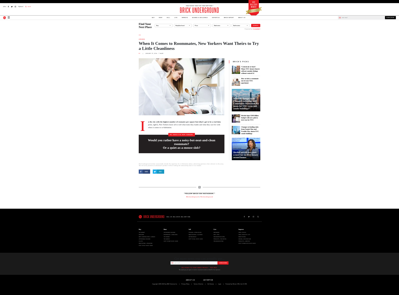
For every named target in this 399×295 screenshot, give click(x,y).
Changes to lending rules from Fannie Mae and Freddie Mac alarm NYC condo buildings (250, 130)
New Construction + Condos (147, 236)
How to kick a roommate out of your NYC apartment (250, 81)
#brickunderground (206, 197)
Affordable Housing (144, 239)
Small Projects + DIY (244, 234)
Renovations (242, 236)
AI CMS (245, 284)
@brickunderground (192, 197)
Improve (185, 17)
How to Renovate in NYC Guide (247, 243)
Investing (141, 234)
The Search (167, 239)
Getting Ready (192, 236)
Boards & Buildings (200, 17)
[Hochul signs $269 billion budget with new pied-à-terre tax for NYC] (236, 118)
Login (219, 284)
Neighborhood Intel (219, 236)
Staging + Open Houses (195, 232)
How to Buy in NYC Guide (146, 245)
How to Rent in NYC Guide (171, 241)
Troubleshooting (218, 241)
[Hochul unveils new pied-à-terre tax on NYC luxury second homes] (246, 149)
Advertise (216, 17)
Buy (153, 17)
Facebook (8, 6)
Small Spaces (242, 232)
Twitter (12, 6)
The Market (142, 232)
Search (255, 25)
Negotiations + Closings (196, 234)
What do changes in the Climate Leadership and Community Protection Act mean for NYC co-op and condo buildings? (246, 103)
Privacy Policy (185, 284)
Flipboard (20, 6)
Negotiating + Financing (145, 243)
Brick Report (229, 17)
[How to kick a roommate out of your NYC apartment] (236, 81)
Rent (161, 17)
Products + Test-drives (220, 239)
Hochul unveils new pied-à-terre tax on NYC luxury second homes (245, 155)
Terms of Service (198, 284)
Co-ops (141, 241)
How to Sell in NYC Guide (196, 239)
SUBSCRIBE (390, 17)
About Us (242, 17)
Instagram (15, 6)
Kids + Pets (216, 234)
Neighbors (216, 232)
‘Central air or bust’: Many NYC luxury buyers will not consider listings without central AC (250, 70)
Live (176, 17)
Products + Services (244, 241)
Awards (142, 39)
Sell (168, 17)
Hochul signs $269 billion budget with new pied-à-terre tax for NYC (250, 118)
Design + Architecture (244, 239)
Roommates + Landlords (170, 234)
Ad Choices (210, 284)
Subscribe (223, 263)
